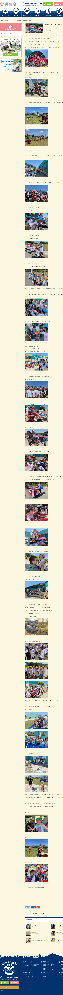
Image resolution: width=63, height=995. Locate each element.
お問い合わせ (9, 987)
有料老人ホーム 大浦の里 (48, 967)
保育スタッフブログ (10, 20)
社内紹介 (45, 976)
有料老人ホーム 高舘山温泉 (48, 964)
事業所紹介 (37, 12)
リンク (12, 990)
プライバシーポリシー (4, 990)
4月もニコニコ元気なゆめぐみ (38, 940)
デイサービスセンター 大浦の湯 (31, 967)
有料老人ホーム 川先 (47, 968)
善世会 (8, 4)
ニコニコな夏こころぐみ (36, 913)
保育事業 (48, 12)
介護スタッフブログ (48, 4)
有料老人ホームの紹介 (27, 12)
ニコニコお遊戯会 (35, 933)
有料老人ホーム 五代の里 (48, 969)
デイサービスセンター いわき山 (31, 965)
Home (1, 20)
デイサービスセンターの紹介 (16, 12)
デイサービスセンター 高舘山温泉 (32, 964)
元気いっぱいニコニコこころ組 (37, 926)
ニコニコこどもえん (7, 33)
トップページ (5, 12)
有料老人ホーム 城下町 (47, 965)
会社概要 (45, 974)
